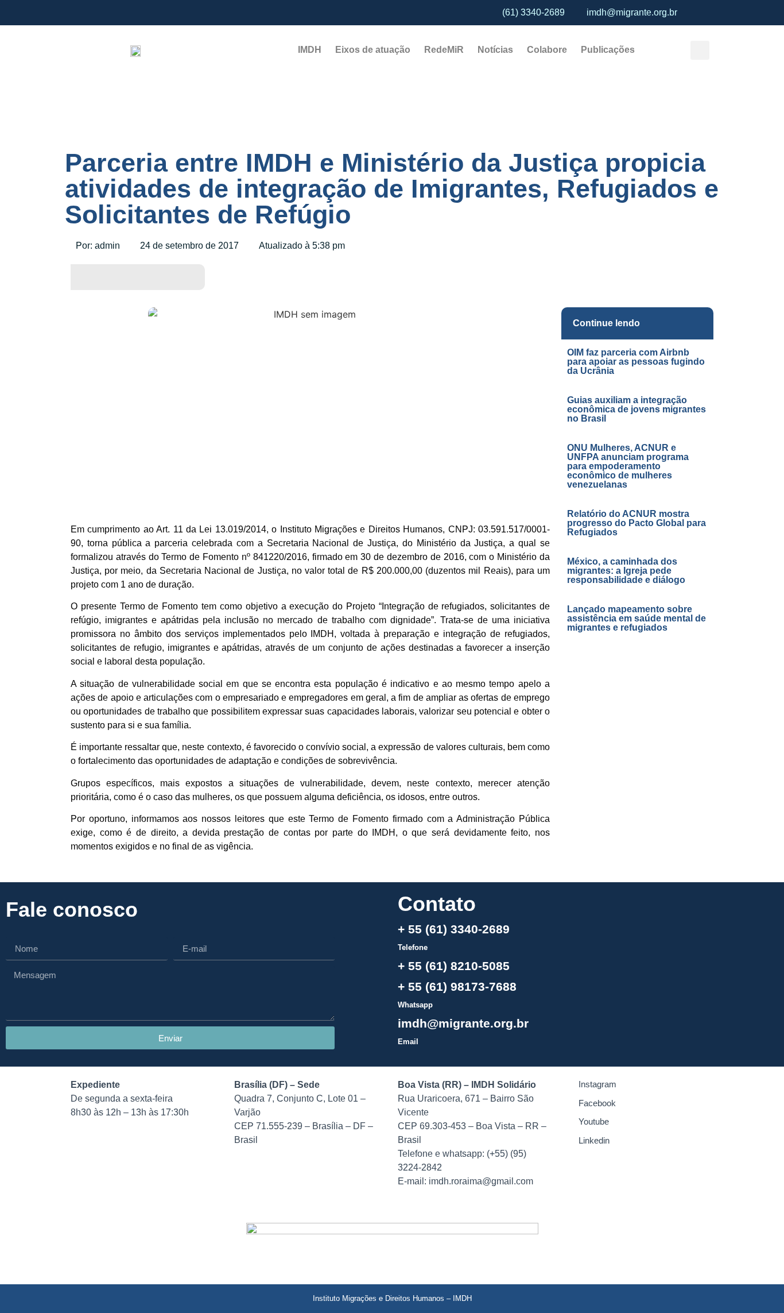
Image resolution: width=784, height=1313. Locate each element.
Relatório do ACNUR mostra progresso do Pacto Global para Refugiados (636, 523)
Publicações (608, 50)
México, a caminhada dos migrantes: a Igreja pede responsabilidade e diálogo (626, 571)
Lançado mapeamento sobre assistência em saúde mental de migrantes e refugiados (636, 618)
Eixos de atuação (372, 50)
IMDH (309, 50)
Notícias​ (495, 50)
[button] (699, 50)
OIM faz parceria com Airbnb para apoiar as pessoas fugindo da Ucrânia (636, 361)
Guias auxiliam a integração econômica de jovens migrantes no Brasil (636, 409)
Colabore (547, 50)
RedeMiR (444, 50)
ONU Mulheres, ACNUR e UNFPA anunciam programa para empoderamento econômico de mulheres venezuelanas (628, 466)
